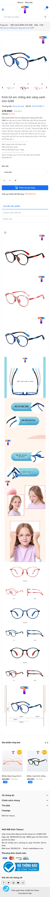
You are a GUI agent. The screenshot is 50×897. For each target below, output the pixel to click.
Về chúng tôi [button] (8, 795)
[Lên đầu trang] (46, 885)
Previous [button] (2, 88)
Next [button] (46, 88)
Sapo (30, 893)
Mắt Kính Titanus (8, 816)
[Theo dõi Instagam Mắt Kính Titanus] (23, 882)
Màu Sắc (5, 166)
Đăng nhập (29, 2)
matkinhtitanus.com (35, 848)
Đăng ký (20, 2)
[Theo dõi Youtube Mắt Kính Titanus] (18, 882)
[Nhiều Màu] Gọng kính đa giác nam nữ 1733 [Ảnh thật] (23, 776)
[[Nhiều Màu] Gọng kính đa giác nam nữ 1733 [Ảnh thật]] (12, 761)
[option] (11, 88)
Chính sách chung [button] (11, 800)
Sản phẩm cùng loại (11, 742)
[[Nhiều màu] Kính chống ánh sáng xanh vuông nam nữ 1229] (37, 761)
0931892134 (30, 194)
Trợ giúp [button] (6, 805)
